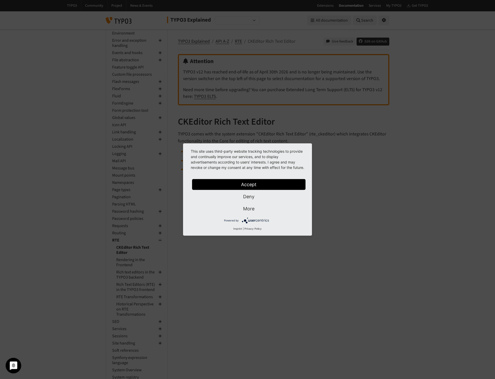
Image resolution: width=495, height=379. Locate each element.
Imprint (237, 228)
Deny (248, 196)
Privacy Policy (253, 228)
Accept (249, 184)
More (248, 208)
